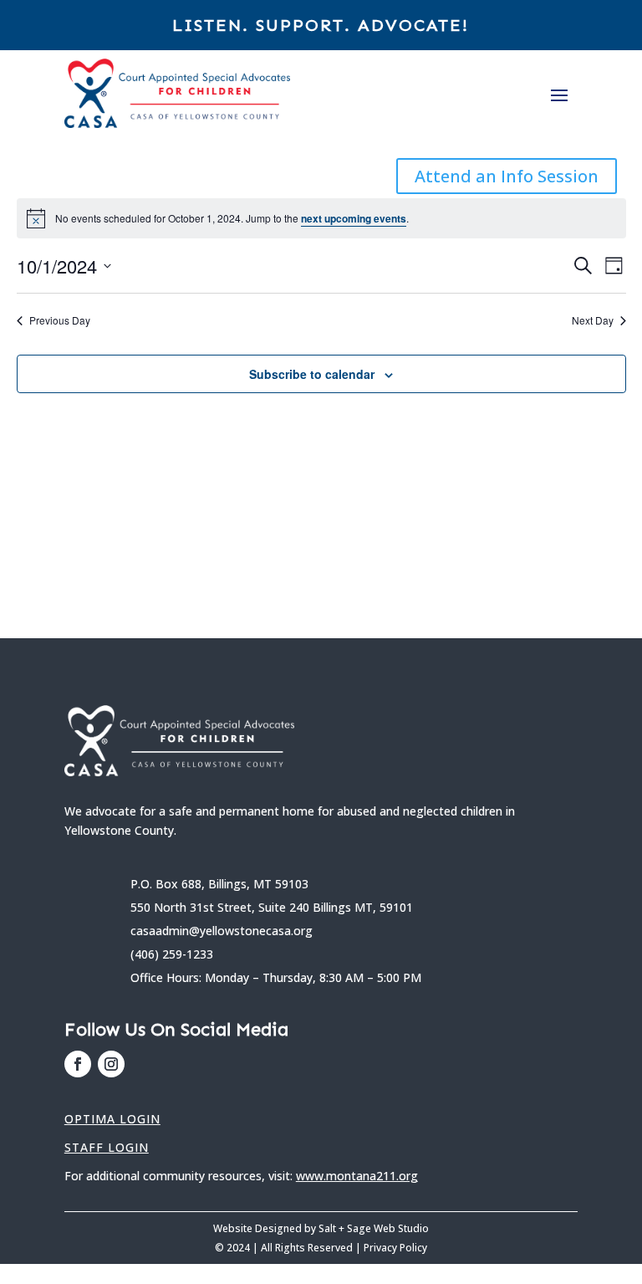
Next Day (593, 320)
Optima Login (112, 1119)
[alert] (321, 218)
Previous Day (59, 320)
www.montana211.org (357, 1176)
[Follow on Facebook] (77, 1064)
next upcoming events (353, 218)
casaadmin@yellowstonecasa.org (221, 931)
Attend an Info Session (507, 176)
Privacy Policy (395, 1248)
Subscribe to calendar (311, 374)
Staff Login (106, 1147)
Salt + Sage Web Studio (373, 1228)
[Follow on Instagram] (111, 1064)
